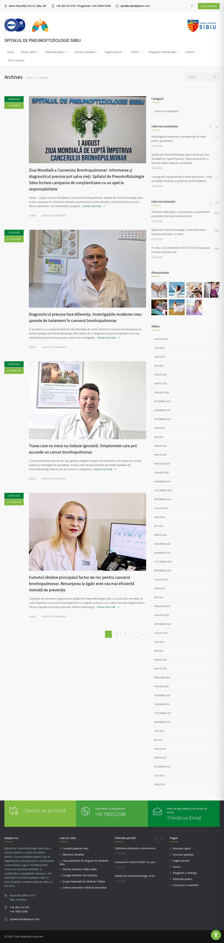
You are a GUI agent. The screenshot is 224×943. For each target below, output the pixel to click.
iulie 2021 (159, 731)
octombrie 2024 (163, 490)
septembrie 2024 (162, 499)
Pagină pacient (113, 52)
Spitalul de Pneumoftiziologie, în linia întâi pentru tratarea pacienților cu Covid (136, 875)
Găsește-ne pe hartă (44, 810)
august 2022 (161, 633)
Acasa (10, 52)
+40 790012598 (110, 814)
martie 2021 (160, 757)
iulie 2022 (159, 641)
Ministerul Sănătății (73, 854)
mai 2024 (158, 526)
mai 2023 (158, 597)
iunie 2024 (159, 517)
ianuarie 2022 (161, 686)
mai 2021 (158, 739)
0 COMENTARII (14, 239)
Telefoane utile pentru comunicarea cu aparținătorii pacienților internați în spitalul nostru (136, 848)
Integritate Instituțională (162, 52)
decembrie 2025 (162, 401)
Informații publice (55, 52)
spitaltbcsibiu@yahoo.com (135, 6)
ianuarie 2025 (161, 472)
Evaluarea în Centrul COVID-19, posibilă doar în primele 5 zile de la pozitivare (136, 862)
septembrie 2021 (162, 722)
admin (32, 215)
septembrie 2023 (162, 570)
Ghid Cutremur (16, 60)
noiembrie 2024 (162, 481)
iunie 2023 (159, 588)
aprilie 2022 (160, 659)
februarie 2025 (162, 463)
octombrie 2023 (163, 561)
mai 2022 (158, 650)
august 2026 (161, 339)
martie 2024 (160, 535)
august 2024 (161, 508)
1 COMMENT (14, 105)
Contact (189, 52)
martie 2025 (160, 454)
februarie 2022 (162, 677)
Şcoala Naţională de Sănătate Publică (83, 881)
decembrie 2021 (162, 695)
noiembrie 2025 (162, 410)
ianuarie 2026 (161, 392)
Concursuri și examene (185, 885)
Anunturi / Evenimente (53, 215)
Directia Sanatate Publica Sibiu (79, 869)
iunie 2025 (159, 428)
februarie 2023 (162, 606)
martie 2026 (160, 383)
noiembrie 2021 (162, 704)
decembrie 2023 (162, 543)
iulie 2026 (159, 347)
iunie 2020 (159, 784)
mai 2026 (158, 365)
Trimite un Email (184, 817)
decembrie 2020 (162, 766)
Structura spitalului (84, 52)
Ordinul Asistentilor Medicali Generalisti (84, 887)
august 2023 (161, 579)
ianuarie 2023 (161, 615)
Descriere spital (181, 848)
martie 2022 (160, 668)
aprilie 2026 (160, 374)
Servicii (135, 52)
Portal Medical (209, 6)
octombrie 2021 (163, 713)
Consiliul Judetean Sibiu (75, 848)
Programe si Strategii (185, 873)
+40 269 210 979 (19, 907)
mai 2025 (158, 437)
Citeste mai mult (92, 206)
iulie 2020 (159, 775)
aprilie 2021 (160, 748)
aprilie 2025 (160, 445)
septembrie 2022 (162, 624)
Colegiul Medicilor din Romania (79, 875)
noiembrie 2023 (162, 552)
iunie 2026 (159, 356)
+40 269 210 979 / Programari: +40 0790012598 (83, 6)
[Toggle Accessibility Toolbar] (216, 935)
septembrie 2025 (162, 419)
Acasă (29, 77)
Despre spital (28, 52)
